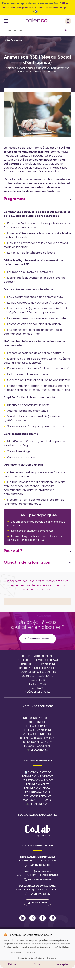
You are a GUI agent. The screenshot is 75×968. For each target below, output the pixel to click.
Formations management (37, 780)
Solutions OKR (37, 722)
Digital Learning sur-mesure (37, 738)
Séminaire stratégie (37, 726)
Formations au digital (37, 788)
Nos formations (14, 40)
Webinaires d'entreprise (37, 734)
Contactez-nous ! (39, 638)
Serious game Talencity (37, 742)
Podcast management (37, 746)
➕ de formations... (37, 804)
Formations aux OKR (37, 792)
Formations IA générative (37, 776)
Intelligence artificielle (37, 718)
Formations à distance (37, 796)
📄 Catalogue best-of (37, 772)
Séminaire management (37, 730)
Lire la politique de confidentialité (20, 952)
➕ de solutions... (37, 750)
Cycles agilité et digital (37, 800)
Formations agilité (37, 784)
